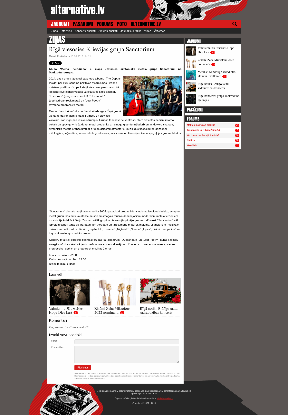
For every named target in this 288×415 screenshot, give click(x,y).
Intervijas (66, 30)
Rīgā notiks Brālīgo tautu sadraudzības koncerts (159, 310)
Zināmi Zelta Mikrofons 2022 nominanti (112, 310)
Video (147, 30)
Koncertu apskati (85, 30)
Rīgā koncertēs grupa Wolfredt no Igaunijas (218, 98)
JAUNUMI (60, 24)
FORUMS (105, 24)
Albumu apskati (108, 30)
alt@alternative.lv (165, 398)
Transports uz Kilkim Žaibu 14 (203, 130)
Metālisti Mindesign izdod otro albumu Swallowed (216, 74)
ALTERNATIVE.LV (146, 24)
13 (122, 313)
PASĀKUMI (83, 24)
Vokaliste (192, 145)
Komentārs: (57, 347)
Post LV (191, 140)
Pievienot (82, 367)
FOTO (122, 24)
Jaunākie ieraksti (130, 30)
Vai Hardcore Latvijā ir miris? (203, 135)
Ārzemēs (159, 30)
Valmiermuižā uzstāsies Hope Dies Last (66, 310)
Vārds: (54, 340)
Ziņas (54, 30)
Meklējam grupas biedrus (201, 125)
